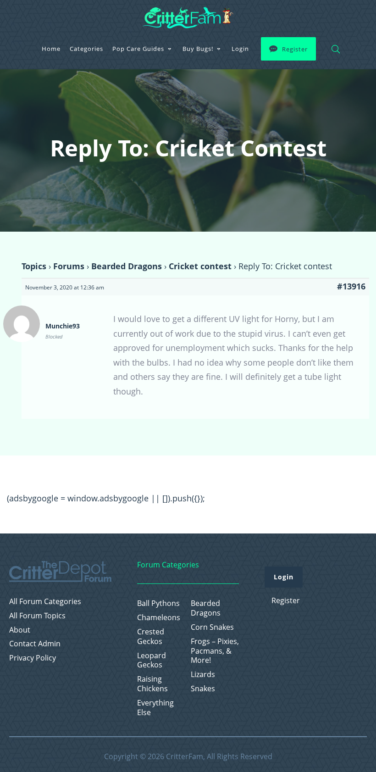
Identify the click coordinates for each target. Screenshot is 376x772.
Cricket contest (200, 266)
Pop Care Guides (138, 48)
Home (51, 48)
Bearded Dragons (126, 266)
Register (295, 49)
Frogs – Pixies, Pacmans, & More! (215, 651)
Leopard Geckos (151, 660)
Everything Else (155, 707)
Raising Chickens (152, 684)
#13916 (351, 286)
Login (240, 48)
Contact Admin (35, 644)
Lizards (203, 674)
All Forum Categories (45, 601)
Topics (34, 266)
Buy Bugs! (197, 48)
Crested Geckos (150, 636)
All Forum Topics (37, 616)
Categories (86, 48)
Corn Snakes (212, 627)
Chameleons (158, 617)
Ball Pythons (158, 603)
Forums (68, 266)
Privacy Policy (32, 658)
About (19, 630)
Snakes (203, 689)
